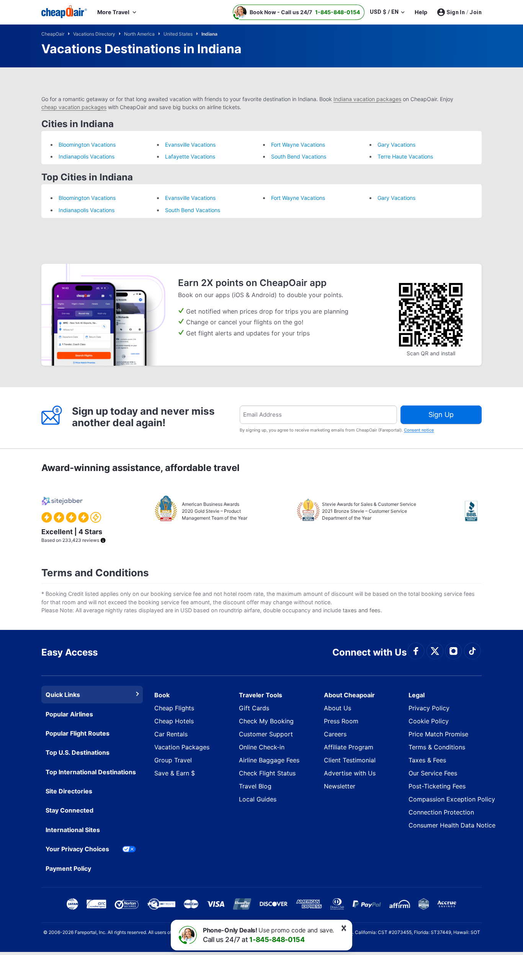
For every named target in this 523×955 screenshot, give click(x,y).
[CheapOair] (64, 12)
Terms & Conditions (437, 747)
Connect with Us (369, 652)
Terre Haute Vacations (405, 156)
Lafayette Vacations (190, 156)
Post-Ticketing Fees (437, 786)
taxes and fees (362, 610)
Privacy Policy (429, 708)
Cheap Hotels (174, 721)
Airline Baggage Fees (269, 760)
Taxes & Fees (427, 760)
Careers (335, 734)
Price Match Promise (438, 734)
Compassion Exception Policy (452, 799)
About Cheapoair (349, 695)
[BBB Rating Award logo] (473, 511)
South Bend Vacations (298, 156)
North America (140, 34)
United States (178, 34)
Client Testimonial (350, 760)
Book (162, 695)
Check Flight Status (267, 773)
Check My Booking (266, 721)
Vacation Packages (181, 747)
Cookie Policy (429, 721)
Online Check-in (261, 747)
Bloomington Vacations (87, 144)
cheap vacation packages (73, 107)
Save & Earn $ (174, 773)
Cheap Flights (174, 708)
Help (421, 12)
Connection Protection (441, 812)
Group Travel (173, 760)
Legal (417, 695)
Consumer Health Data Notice (452, 825)
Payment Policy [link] (68, 868)
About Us (337, 708)
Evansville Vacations (190, 144)
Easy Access (69, 652)
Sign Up (441, 414)
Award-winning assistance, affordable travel (140, 467)
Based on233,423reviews (71, 535)
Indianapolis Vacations (86, 156)
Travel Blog (255, 786)
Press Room (341, 721)
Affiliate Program (348, 747)
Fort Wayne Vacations (298, 144)
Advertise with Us (350, 773)
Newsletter (339, 786)
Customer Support (266, 734)
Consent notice (419, 430)
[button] (298, 12)
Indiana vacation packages (367, 99)
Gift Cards (254, 708)
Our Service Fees (433, 773)
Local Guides (257, 799)
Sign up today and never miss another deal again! (143, 416)
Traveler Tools (260, 695)
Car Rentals (171, 734)
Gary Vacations (396, 144)
